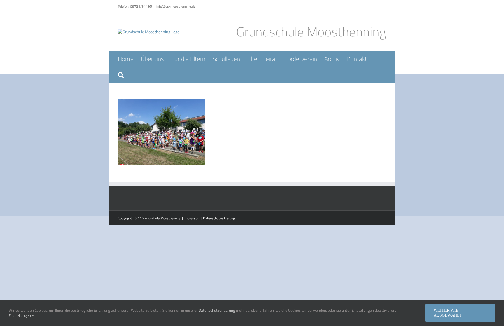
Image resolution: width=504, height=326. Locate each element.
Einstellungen (20, 315)
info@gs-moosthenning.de (175, 6)
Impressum (192, 218)
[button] (121, 75)
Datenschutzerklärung (219, 218)
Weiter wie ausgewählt (448, 313)
